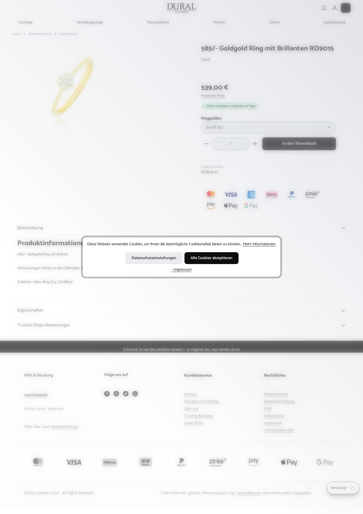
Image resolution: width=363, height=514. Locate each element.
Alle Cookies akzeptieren (211, 258)
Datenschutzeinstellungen (154, 258)
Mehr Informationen (259, 244)
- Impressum (181, 269)
